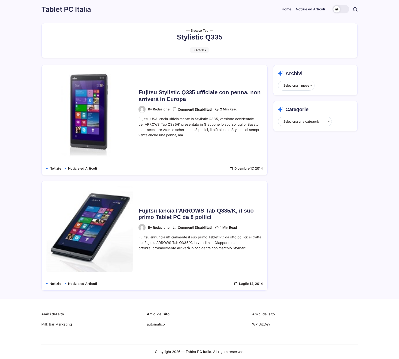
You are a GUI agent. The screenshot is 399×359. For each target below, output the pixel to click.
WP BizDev (261, 324)
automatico (156, 324)
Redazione (161, 109)
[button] (340, 9)
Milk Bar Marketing (56, 324)
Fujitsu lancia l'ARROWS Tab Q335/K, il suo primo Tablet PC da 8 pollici (196, 213)
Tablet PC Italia (66, 9)
